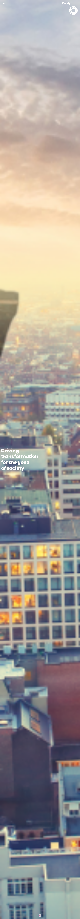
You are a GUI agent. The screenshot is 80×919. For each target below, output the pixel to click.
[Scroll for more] (40, 916)
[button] (3, 3)
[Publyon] (70, 3)
